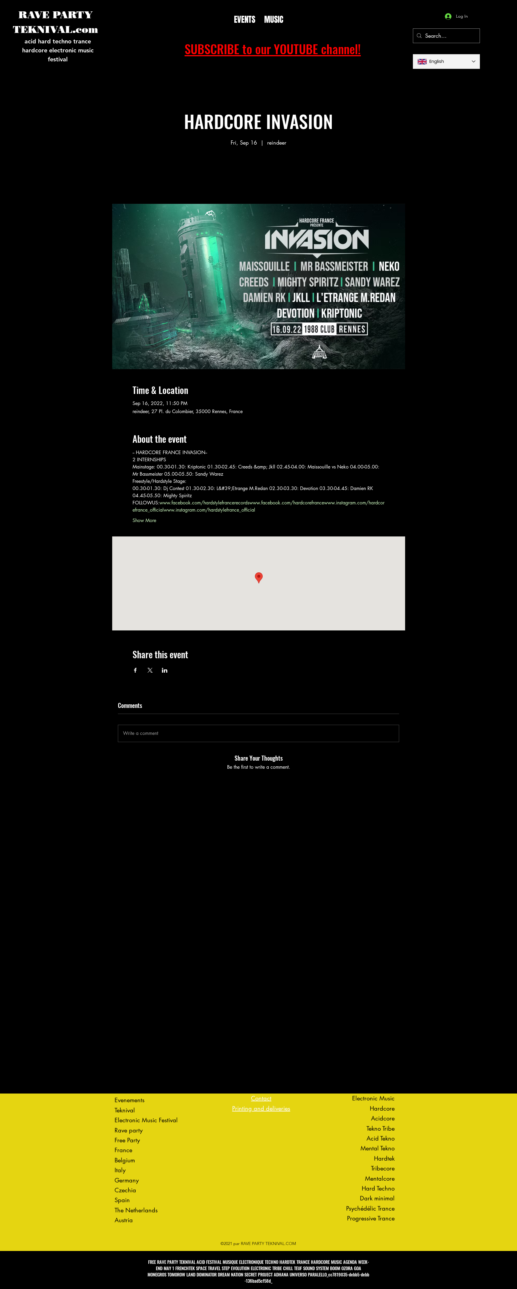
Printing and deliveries (261, 1108)
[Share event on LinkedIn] (165, 670)
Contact (261, 1098)
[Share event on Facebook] (135, 670)
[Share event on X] (150, 670)
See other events (258, 176)
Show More (144, 520)
